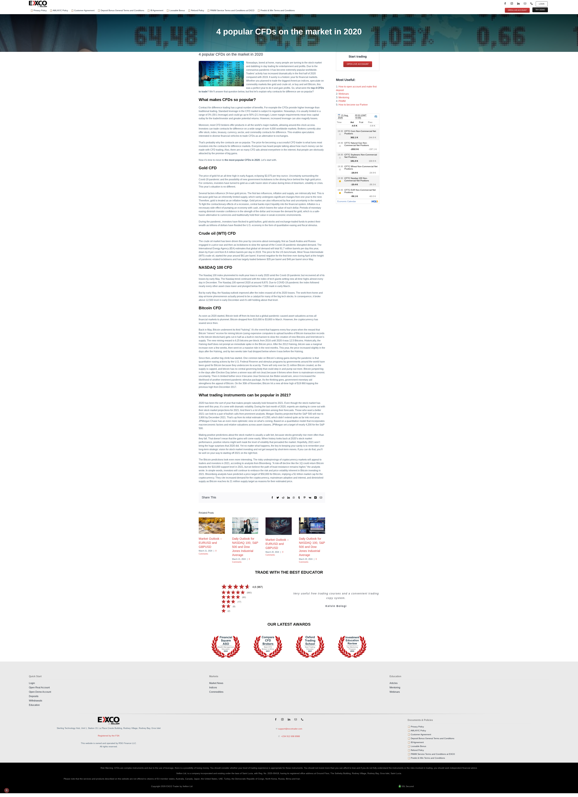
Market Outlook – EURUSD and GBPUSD (210, 542)
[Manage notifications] (6, 790)
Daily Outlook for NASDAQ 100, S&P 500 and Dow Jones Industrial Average (245, 547)
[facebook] (505, 3)
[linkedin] (518, 3)
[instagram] (511, 3)
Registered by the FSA (108, 735)
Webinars (344, 94)
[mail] (525, 3)
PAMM (342, 101)
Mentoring (344, 97)
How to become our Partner (353, 104)
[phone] (531, 3)
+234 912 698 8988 (290, 736)
